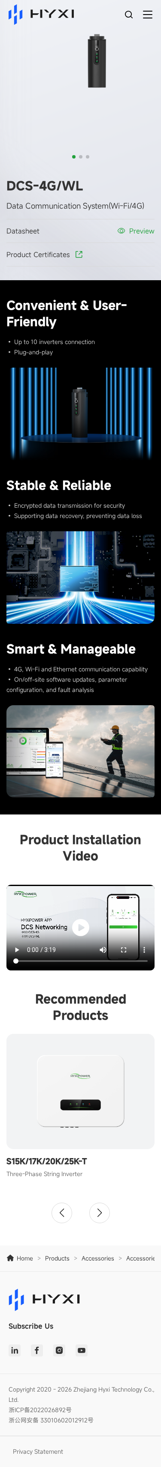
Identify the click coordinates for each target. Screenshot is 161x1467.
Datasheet (22, 231)
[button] (74, 157)
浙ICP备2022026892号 (40, 1410)
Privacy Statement (38, 1451)
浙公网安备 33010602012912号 (51, 1420)
